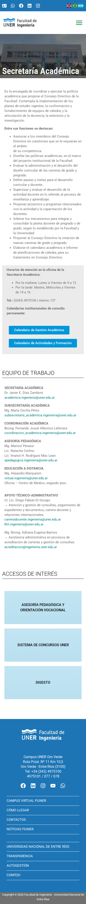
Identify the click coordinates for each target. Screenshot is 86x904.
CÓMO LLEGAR (18, 810)
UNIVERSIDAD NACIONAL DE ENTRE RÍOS (38, 847)
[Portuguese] (75, 6)
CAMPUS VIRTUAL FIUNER (26, 801)
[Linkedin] (29, 6)
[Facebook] (21, 6)
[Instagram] (38, 6)
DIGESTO (43, 682)
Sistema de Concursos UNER (43, 645)
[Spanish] (81, 6)
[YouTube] (53, 785)
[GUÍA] (4, 6)
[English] (69, 6)
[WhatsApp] (13, 6)
